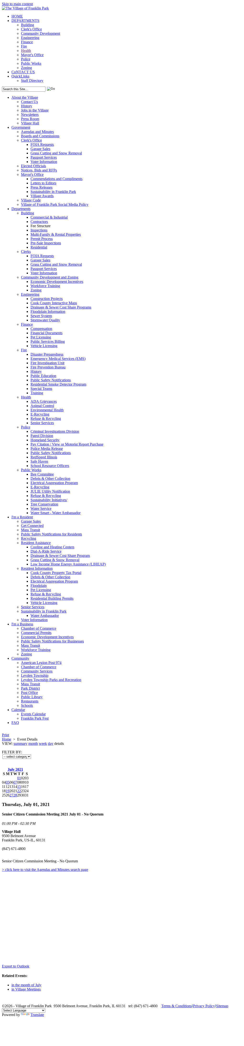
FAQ (15, 723)
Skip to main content (17, 4)
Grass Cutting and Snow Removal (56, 153)
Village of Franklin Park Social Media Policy (54, 204)
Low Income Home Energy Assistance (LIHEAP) (68, 564)
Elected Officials (33, 166)
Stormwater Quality (45, 320)
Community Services (36, 671)
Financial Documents (46, 333)
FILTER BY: (12, 752)
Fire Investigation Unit (47, 363)
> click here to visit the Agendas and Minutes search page (45, 870)
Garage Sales (40, 149)
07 (15, 782)
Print (5, 735)
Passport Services (43, 157)
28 (15, 795)
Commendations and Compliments (56, 179)
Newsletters (30, 115)
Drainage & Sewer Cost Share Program (60, 556)
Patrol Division (41, 436)
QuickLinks (20, 76)
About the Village (24, 97)
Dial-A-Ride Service (45, 551)
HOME (17, 16)
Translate (37, 1015)
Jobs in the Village (35, 110)
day (50, 744)
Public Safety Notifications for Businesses (52, 641)
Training (36, 393)
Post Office (29, 693)
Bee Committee (42, 474)
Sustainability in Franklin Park (53, 192)
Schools (27, 705)
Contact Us (29, 102)
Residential (38, 247)
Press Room (30, 119)
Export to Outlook (15, 966)
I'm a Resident (22, 517)
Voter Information (43, 162)
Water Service (40, 508)
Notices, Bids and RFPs (39, 170)
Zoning (26, 68)
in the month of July (26, 985)
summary (20, 744)
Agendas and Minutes (37, 132)
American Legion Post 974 (41, 663)
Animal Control (42, 406)
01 (19, 778)
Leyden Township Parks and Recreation (51, 680)
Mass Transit (30, 530)
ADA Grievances (43, 401)
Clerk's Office (31, 29)
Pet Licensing (40, 337)
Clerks (26, 252)
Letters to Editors (43, 183)
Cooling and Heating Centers (52, 547)
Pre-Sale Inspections (45, 243)
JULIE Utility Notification (50, 491)
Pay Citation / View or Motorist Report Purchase (66, 444)
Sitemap (222, 1006)
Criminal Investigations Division (54, 431)
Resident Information (37, 568)
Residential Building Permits (51, 598)
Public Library (32, 697)
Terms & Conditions (176, 1006)
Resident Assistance (36, 543)
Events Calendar (33, 714)
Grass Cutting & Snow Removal (54, 560)
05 (8, 782)
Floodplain (38, 586)
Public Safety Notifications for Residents (51, 534)
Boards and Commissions (40, 136)
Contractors (39, 222)
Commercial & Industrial (49, 217)
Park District (30, 688)
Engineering (30, 38)
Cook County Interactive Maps (53, 303)
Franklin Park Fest (35, 718)
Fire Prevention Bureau (48, 367)
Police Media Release (46, 449)
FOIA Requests (42, 144)
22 (19, 791)
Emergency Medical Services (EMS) (58, 359)
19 (8, 791)
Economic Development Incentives (56, 282)
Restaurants (29, 701)
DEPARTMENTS (25, 21)
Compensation (41, 329)
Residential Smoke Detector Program (58, 384)
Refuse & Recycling (45, 419)
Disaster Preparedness (46, 354)
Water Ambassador (44, 616)
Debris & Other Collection (50, 478)
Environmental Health (47, 410)
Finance (27, 42)
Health (26, 51)
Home (6, 739)
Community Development (40, 33)
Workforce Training (45, 286)
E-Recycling (39, 414)
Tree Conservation (44, 504)
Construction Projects (46, 299)
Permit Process (41, 239)
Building (27, 25)
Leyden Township (34, 675)
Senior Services (42, 423)
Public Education (43, 376)
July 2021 (15, 769)
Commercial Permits (36, 633)
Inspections (38, 230)
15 (19, 787)
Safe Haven (39, 461)
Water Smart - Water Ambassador (55, 513)
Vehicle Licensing (43, 346)
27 (11, 795)
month (33, 744)
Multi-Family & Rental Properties (55, 234)
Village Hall (30, 123)
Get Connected (32, 526)
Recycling (28, 538)
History (26, 106)
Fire (24, 46)
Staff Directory (32, 81)
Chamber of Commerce (38, 628)
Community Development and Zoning (49, 277)
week (43, 744)
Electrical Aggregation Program (54, 483)
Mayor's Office (32, 55)
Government (20, 127)
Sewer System (41, 316)
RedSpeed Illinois (43, 457)
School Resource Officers (49, 466)
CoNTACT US (23, 72)
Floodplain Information (47, 311)
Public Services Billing (47, 341)
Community (20, 658)
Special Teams (41, 389)
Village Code (31, 200)
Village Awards (42, 196)
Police (25, 59)
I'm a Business (22, 624)
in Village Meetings (26, 989)
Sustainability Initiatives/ (48, 500)
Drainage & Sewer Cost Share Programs (60, 307)
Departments (20, 209)
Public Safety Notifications (50, 380)
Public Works (31, 63)
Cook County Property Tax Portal (55, 573)
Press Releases (41, 187)
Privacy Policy (204, 1006)
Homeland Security (45, 440)
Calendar (18, 710)
